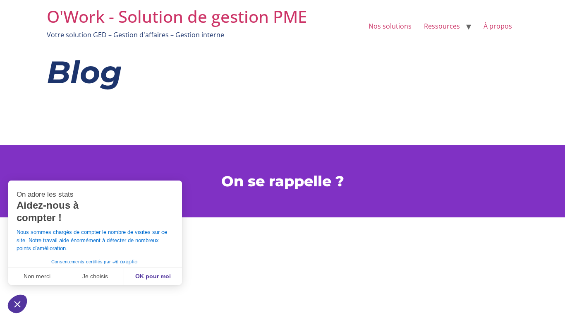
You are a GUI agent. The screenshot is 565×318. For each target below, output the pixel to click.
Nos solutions (390, 26)
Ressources (442, 26)
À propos (498, 26)
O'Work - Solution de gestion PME (177, 16)
